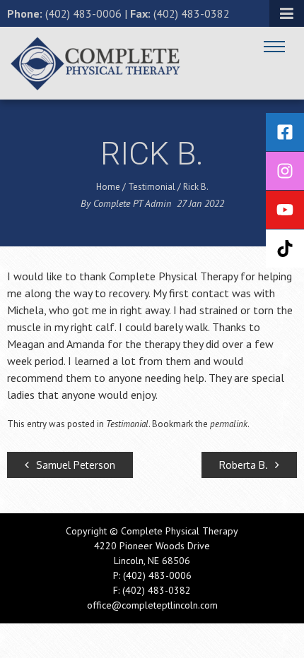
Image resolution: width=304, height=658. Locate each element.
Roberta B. (243, 465)
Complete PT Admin (132, 203)
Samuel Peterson (75, 465)
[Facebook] (285, 132)
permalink (228, 424)
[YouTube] (285, 210)
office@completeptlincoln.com (152, 605)
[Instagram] (285, 171)
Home (108, 187)
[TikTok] (285, 248)
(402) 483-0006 (83, 13)
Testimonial (151, 187)
